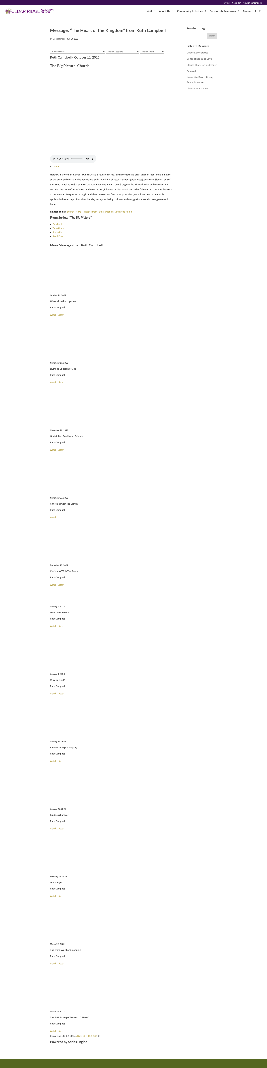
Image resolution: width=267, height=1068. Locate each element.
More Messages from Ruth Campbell (94, 211)
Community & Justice (190, 11)
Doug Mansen (59, 38)
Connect (248, 11)
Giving (226, 3)
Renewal (191, 71)
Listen (56, 166)
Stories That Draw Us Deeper (202, 65)
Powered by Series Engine (68, 1042)
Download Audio (123, 211)
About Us (164, 11)
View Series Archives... (198, 88)
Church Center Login (252, 3)
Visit (149, 11)
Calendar (236, 3)
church (70, 211)
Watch (53, 314)
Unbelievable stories (197, 52)
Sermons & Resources (223, 11)
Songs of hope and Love (199, 58)
